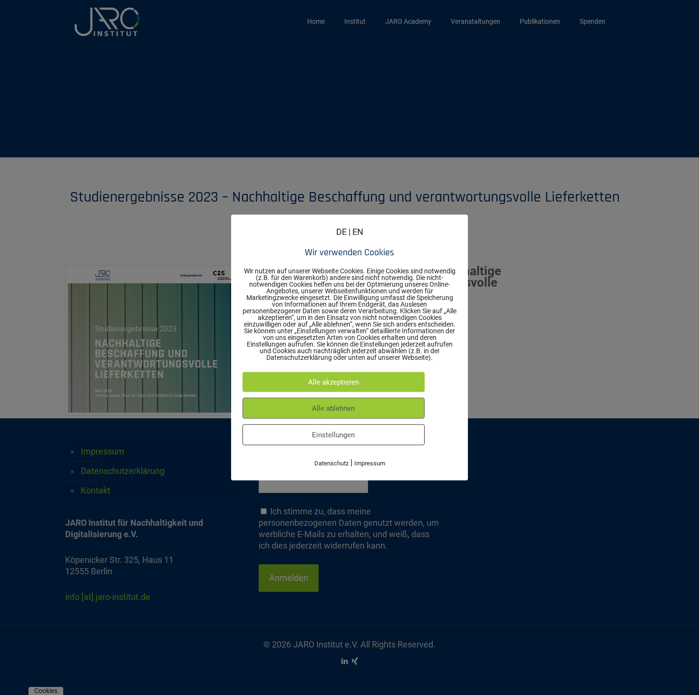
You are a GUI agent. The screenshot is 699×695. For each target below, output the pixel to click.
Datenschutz (331, 463)
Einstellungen (333, 435)
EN (357, 232)
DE (341, 232)
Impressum (369, 463)
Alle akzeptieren (333, 382)
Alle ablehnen (333, 408)
